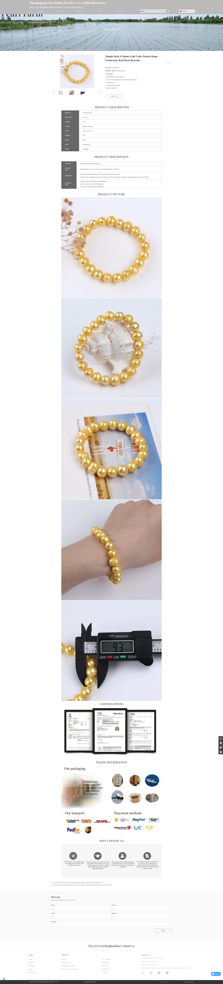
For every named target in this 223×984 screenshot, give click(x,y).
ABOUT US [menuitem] (60, 11)
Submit (163, 930)
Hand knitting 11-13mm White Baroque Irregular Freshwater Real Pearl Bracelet (80, 882)
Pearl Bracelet (58, 49)
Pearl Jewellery (48, 49)
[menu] (80, 11)
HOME (32, 49)
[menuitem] (80, 11)
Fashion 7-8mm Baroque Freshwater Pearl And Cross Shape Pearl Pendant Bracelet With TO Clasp (83, 885)
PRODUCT (39, 49)
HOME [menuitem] (40, 11)
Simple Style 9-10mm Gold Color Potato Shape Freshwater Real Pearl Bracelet (85, 49)
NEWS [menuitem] (100, 11)
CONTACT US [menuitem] (120, 11)
